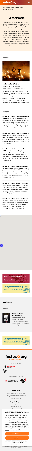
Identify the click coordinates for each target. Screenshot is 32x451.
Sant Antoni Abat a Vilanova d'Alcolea (17, 314)
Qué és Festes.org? (16, 404)
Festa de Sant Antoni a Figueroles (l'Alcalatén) (15, 198)
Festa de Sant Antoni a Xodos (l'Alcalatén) (14, 133)
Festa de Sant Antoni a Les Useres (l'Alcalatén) (15, 166)
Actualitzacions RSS (16, 398)
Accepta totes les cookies (17, 433)
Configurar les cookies (17, 442)
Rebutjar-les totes (17, 438)
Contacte (20, 447)
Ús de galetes (13, 447)
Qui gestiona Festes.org (16, 408)
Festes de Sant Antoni (10, 84)
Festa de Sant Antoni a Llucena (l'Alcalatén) (15, 183)
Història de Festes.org (16, 406)
